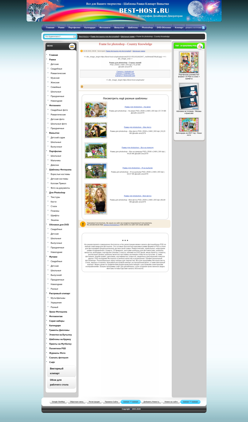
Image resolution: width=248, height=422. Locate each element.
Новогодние (56, 101)
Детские (55, 64)
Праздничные (57, 96)
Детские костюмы (59, 179)
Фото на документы (60, 188)
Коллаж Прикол (58, 183)
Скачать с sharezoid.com (125, 76)
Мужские (55, 78)
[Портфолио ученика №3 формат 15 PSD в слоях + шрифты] (188, 72)
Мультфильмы (58, 298)
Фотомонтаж (56, 316)
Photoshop (147, 27)
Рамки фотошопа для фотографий (105, 37)
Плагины (55, 211)
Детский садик (58, 137)
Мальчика (55, 160)
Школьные (56, 91)
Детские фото (57, 119)
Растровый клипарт (59, 293)
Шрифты (55, 215)
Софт (52, 362)
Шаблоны (133, 27)
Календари (89, 27)
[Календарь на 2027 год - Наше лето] (188, 131)
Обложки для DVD (59, 224)
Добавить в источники (193, 28)
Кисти (53, 201)
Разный (54, 307)
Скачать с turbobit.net (125, 72)
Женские (55, 82)
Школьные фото (59, 124)
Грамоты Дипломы (59, 330)
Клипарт (179, 27)
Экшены (55, 220)
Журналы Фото (57, 353)
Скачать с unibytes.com (125, 74)
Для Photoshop (57, 192)
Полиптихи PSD (57, 348)
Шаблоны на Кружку (60, 339)
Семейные (56, 87)
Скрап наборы (56, 321)
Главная (50, 27)
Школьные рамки (128, 37)
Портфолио (74, 27)
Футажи (53, 256)
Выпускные (56, 146)
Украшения (56, 302)
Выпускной (56, 275)
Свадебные (56, 68)
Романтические (58, 73)
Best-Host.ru (84, 37)
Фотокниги (104, 27)
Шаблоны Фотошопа (60, 169)
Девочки (55, 165)
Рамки (61, 27)
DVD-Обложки (164, 27)
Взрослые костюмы (60, 174)
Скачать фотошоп (58, 357)
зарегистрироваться (111, 225)
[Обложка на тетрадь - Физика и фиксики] (188, 109)
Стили (54, 206)
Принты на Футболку (60, 344)
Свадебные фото (59, 110)
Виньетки (119, 27)
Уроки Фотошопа (58, 312)
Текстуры (55, 197)
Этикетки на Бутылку (60, 334)
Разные (54, 289)
